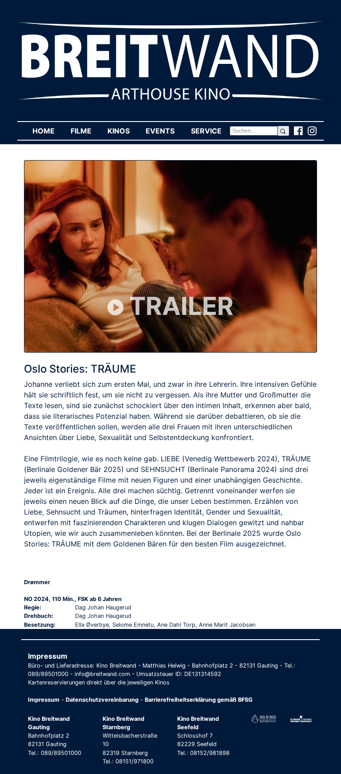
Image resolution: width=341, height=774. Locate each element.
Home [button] (47, 130)
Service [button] (210, 130)
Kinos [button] (122, 130)
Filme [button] (85, 130)
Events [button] (164, 130)
